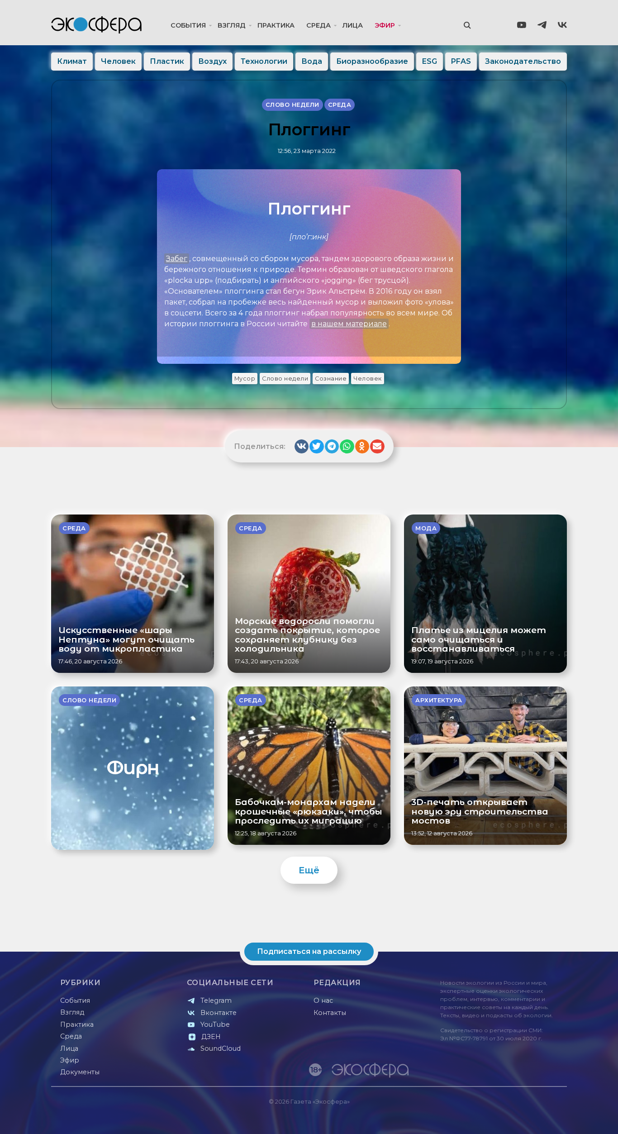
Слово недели (285, 378)
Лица (352, 25)
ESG (429, 61)
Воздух (212, 61)
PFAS (461, 61)
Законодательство (523, 61)
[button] (302, 446)
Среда (318, 25)
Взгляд (232, 25)
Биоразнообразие (372, 61)
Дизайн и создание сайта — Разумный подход (511, 1117)
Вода (311, 61)
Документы (80, 1072)
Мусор (245, 378)
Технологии (264, 61)
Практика (276, 25)
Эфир (385, 25)
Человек (118, 61)
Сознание (331, 378)
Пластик (167, 61)
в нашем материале (349, 323)
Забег (176, 258)
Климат (72, 61)
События (188, 25)
